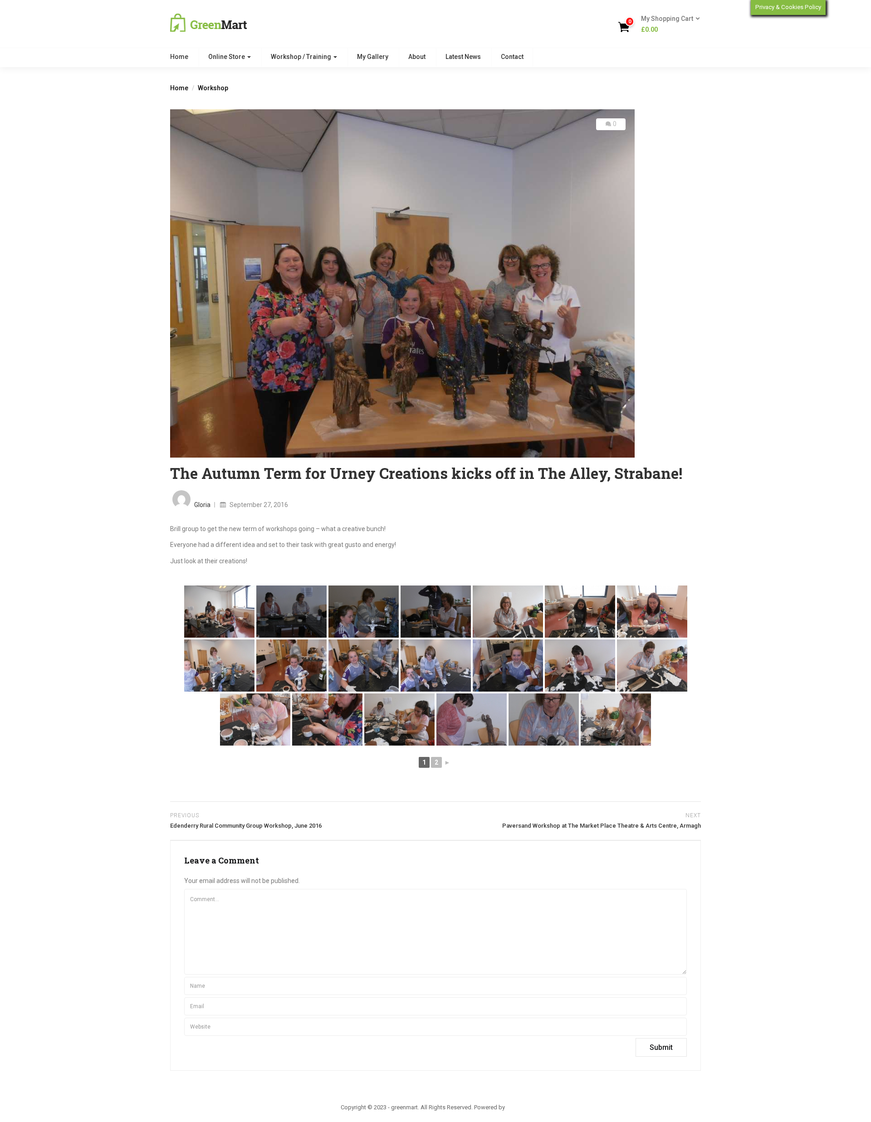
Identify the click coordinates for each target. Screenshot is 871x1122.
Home (179, 56)
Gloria (202, 504)
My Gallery (372, 56)
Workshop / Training (302, 56)
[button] (667, 24)
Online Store (227, 56)
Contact (512, 56)
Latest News (463, 56)
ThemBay (518, 1107)
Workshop (213, 88)
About (417, 56)
